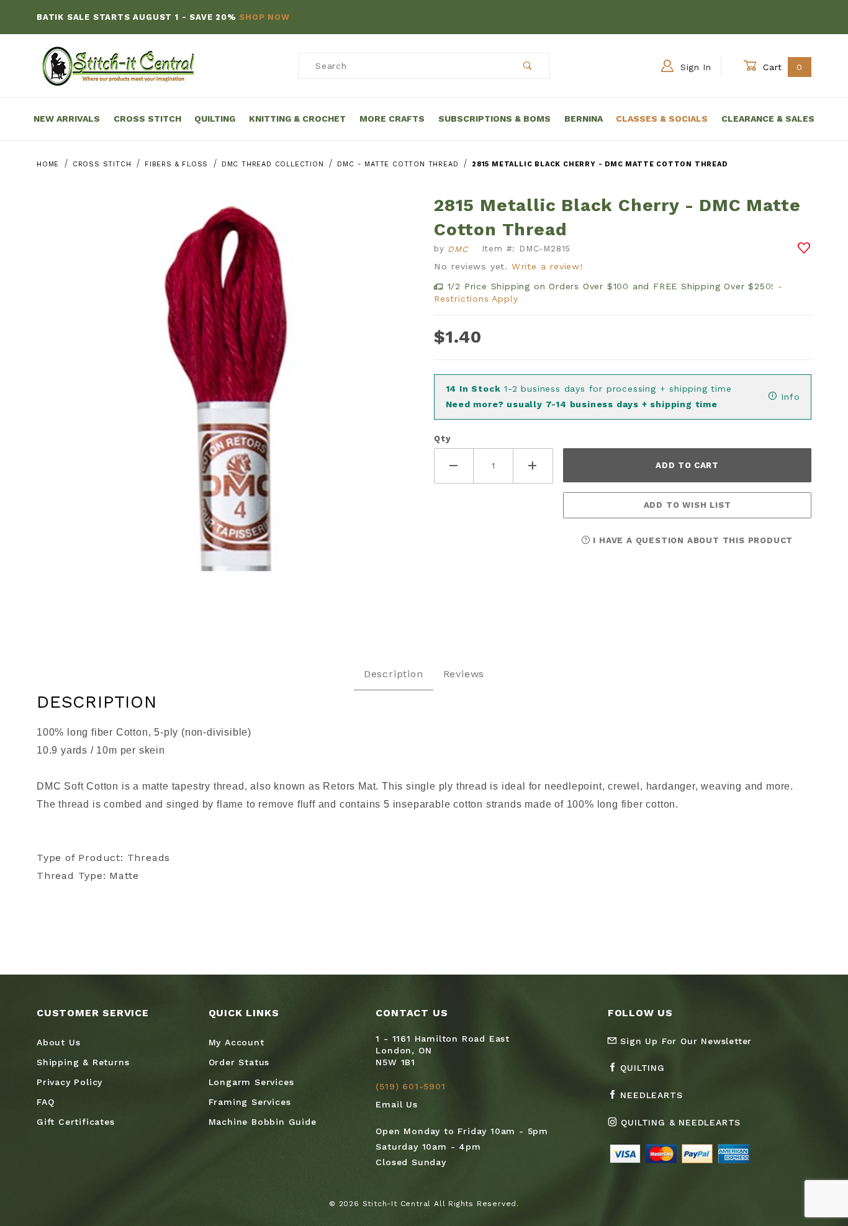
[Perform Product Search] (528, 65)
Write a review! (547, 266)
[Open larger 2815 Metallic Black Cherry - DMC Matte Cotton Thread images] (225, 391)
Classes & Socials (662, 119)
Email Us (396, 1104)
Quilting (214, 119)
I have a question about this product (691, 540)
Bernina (583, 119)
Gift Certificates (76, 1122)
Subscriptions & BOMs (494, 119)
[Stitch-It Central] (118, 65)
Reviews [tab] (464, 674)
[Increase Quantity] (533, 466)
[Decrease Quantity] (454, 466)
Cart (781, 67)
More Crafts (392, 119)
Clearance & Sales (767, 119)
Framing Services (250, 1102)
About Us (58, 1042)
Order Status (239, 1062)
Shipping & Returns (83, 1062)
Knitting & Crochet (297, 119)
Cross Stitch (147, 119)
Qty (442, 438)
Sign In (694, 67)
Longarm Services (251, 1082)
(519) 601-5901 (410, 1086)
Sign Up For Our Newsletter (684, 1041)
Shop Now (264, 17)
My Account (236, 1042)
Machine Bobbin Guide (263, 1122)
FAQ (45, 1102)
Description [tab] (393, 674)
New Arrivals (67, 119)
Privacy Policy (69, 1082)
